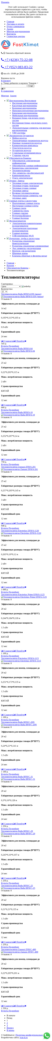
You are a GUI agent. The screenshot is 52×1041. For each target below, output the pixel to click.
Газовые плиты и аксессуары (23, 201)
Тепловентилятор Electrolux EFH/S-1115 (20, 658)
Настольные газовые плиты (25, 206)
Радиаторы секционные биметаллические (23, 242)
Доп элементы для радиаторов (26, 248)
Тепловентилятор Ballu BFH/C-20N (18, 722)
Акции (10, 29)
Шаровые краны (20, 253)
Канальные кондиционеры (24, 113)
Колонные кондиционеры (24, 108)
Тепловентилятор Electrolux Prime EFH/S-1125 (23, 594)
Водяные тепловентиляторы (25, 193)
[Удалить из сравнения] (25, 341)
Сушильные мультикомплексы (26, 153)
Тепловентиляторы (21, 170)
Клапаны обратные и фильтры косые (29, 256)
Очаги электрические (22, 178)
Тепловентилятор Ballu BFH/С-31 (17, 776)
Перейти (20, 341)
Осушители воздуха (21, 150)
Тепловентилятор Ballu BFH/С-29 (17, 831)
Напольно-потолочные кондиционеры (30, 110)
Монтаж (5, 96)
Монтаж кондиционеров (18, 31)
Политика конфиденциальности (31, 1035)
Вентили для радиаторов (24, 251)
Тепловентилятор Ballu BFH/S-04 (17, 348)
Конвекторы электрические (25, 168)
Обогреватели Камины (20, 158)
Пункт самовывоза (15, 26)
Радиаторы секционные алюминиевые (30, 246)
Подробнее (14, 346)
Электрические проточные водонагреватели (25, 229)
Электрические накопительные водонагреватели (27, 224)
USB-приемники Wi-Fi (23, 236)
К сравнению (7, 91)
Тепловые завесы (20, 190)
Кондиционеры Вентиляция (22, 100)
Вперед (10, 1028)
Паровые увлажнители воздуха (27, 143)
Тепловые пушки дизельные (25, 185)
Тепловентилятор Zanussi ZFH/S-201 (18, 467)
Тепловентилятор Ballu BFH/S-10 (17, 412)
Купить (5, 346)
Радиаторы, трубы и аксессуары (24, 238)
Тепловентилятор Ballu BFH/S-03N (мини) (21, 294)
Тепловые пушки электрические (27, 183)
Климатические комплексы (25, 145)
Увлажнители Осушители (21, 135)
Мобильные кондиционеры (25, 115)
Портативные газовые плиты (26, 203)
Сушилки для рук (20, 155)
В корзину (6, 81)
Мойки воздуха (19, 138)
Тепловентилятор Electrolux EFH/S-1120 (20, 531)
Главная (10, 21)
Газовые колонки (20, 233)
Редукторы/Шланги (21, 215)
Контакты (11, 34)
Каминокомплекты (21, 175)
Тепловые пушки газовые (24, 188)
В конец (10, 1030)
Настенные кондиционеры (24, 103)
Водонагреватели (17, 221)
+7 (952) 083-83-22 (18, 67)
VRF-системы (18, 133)
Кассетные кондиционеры (24, 105)
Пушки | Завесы (16, 181)
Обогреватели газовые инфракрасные (30, 165)
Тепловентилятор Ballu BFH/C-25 (17, 885)
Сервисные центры (16, 36)
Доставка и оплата (15, 24)
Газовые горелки (20, 213)
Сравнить (8, 341)
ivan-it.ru (24, 1037)
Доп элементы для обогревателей (28, 173)
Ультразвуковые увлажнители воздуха (30, 140)
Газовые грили (19, 208)
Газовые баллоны (20, 218)
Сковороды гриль (20, 211)
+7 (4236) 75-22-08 (18, 59)
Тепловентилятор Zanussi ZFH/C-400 (18, 949)
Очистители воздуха (22, 148)
